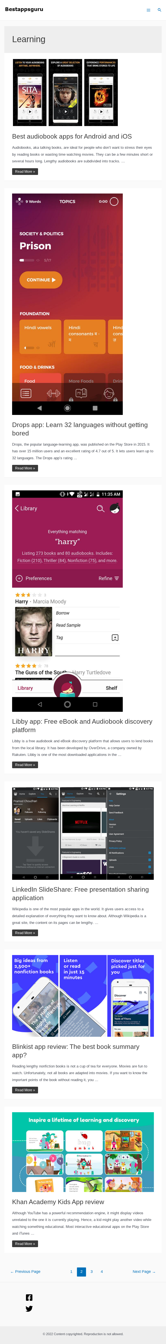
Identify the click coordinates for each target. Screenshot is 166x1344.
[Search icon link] (160, 10)
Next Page (144, 1271)
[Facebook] (29, 1297)
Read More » (25, 171)
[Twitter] (29, 1308)
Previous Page (25, 1271)
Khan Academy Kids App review (58, 1201)
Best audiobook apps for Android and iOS (72, 136)
